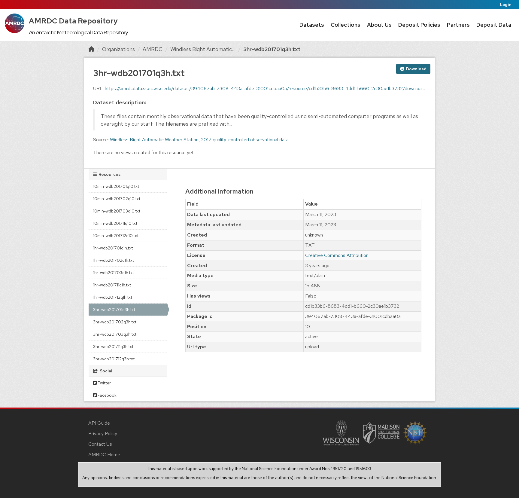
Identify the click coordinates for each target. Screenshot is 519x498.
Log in (505, 4)
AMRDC (152, 49)
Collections (345, 24)
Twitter (104, 383)
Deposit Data (493, 24)
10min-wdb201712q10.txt (115, 235)
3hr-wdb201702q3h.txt (114, 322)
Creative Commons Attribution (337, 255)
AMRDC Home (104, 454)
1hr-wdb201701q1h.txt (113, 248)
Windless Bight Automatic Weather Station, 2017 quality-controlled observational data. (200, 139)
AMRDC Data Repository (73, 21)
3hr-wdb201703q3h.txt (114, 334)
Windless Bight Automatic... (202, 49)
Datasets (311, 24)
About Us (379, 24)
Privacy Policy (102, 433)
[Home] (91, 49)
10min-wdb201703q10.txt (116, 211)
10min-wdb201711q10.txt (115, 223)
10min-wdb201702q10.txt (116, 198)
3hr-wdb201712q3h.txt (114, 359)
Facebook (107, 395)
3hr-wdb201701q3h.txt (272, 49)
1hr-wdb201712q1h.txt (112, 297)
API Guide (99, 423)
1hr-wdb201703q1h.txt (113, 272)
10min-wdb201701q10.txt (116, 186)
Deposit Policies (419, 24)
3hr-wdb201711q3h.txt (113, 346)
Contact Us (100, 444)
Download (415, 69)
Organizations (118, 49)
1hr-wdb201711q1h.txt (112, 285)
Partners (458, 24)
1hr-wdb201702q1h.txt (113, 260)
